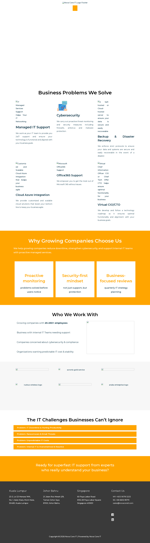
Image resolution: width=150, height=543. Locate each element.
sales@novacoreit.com (123, 503)
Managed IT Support (33, 127)
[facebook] (113, 515)
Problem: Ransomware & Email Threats (36, 434)
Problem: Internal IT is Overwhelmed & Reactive (40, 447)
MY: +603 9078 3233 (122, 497)
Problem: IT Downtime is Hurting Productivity (39, 428)
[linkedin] (112, 520)
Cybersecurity (68, 115)
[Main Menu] (75, 8)
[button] (75, 427)
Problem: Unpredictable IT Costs (33, 440)
